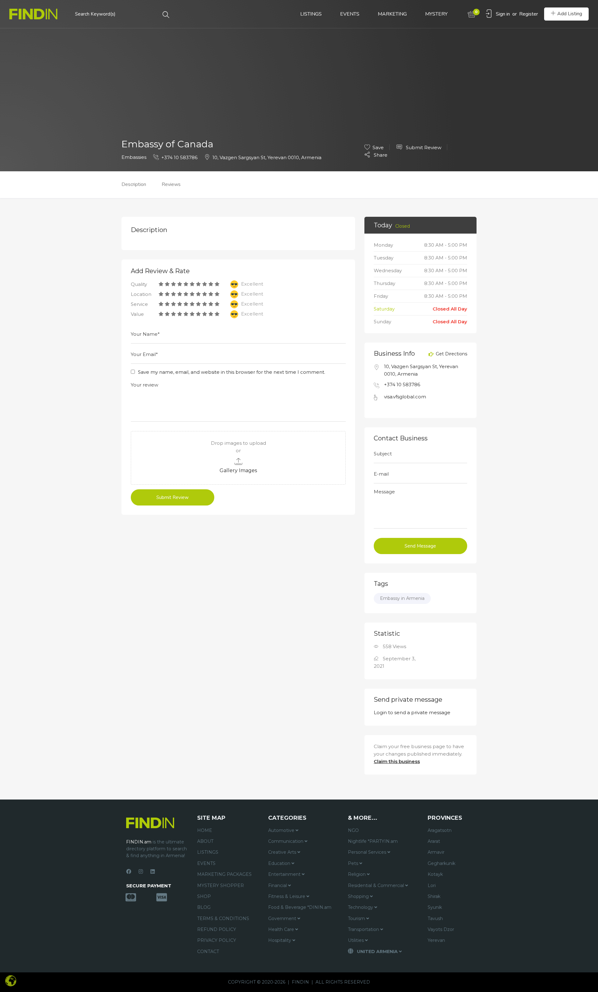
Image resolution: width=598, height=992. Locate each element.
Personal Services (367, 852)
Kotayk (435, 874)
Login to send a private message (412, 712)
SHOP (204, 896)
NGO (353, 830)
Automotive (282, 830)
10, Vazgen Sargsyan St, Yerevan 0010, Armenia (266, 157)
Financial (278, 885)
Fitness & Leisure (287, 896)
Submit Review (423, 147)
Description (133, 184)
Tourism (357, 918)
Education (280, 863)
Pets (353, 863)
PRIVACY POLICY (216, 940)
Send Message (420, 546)
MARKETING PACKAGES (224, 874)
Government (282, 918)
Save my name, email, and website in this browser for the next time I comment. (231, 372)
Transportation (364, 929)
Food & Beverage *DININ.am (299, 907)
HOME (204, 830)
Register (528, 14)
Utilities (356, 940)
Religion (357, 874)
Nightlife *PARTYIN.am (373, 841)
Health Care (281, 929)
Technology (361, 907)
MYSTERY (436, 14)
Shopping (359, 896)
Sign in (503, 14)
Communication (286, 841)
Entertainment (285, 874)
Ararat (434, 841)
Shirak (434, 896)
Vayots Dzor (441, 929)
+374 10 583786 (179, 157)
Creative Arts (282, 852)
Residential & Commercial (376, 885)
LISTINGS (311, 14)
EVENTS (349, 14)
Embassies (133, 157)
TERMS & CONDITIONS (223, 918)
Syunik (435, 907)
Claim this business (397, 761)
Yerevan (436, 940)
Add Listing (569, 13)
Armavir (436, 852)
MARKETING (392, 14)
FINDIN (300, 982)
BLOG (204, 907)
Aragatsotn (440, 830)
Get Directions (450, 354)
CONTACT (208, 951)
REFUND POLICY (216, 929)
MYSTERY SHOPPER (220, 885)
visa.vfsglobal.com (405, 397)
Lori (432, 885)
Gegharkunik (441, 863)
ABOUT (205, 841)
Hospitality (280, 940)
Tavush (435, 918)
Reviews (171, 184)
